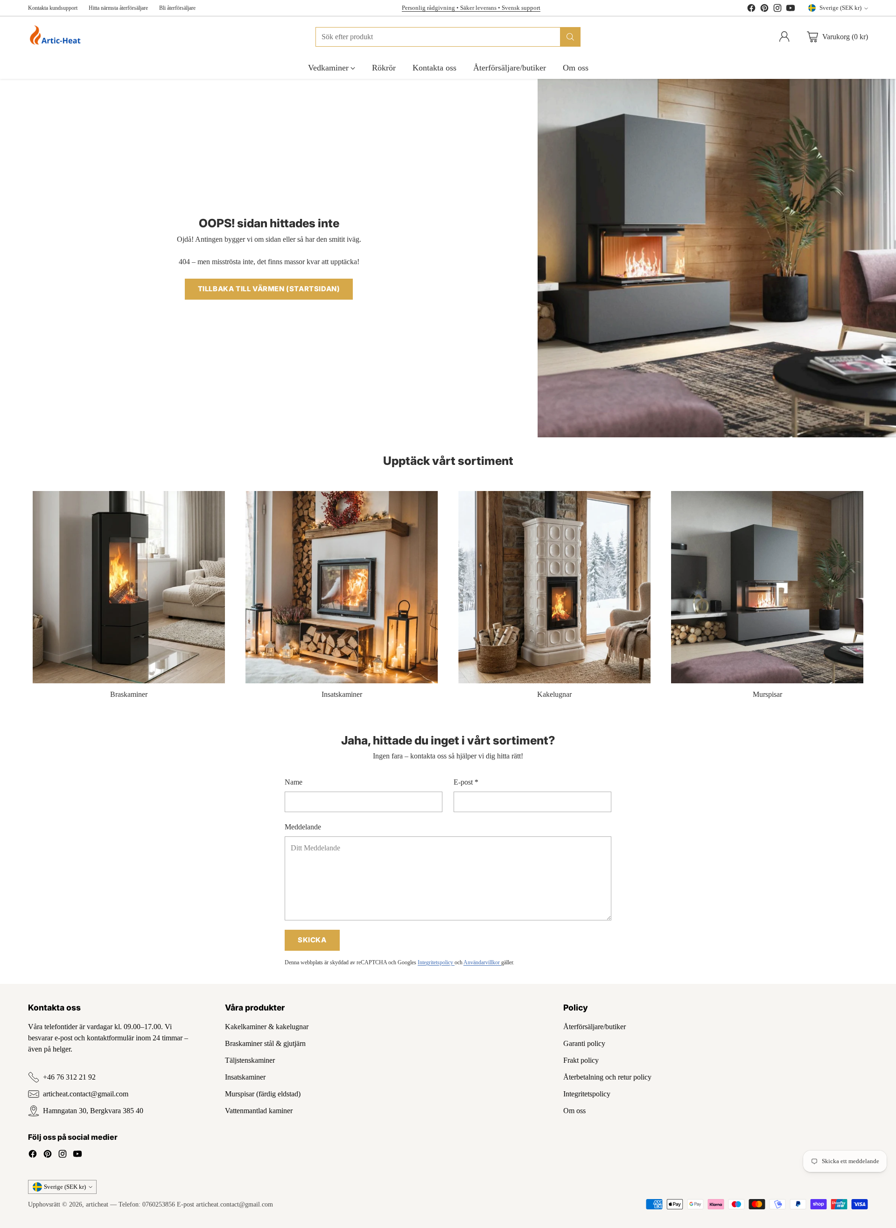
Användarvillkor (482, 962)
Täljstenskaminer (250, 1060)
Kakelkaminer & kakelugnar (266, 1027)
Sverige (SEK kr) (840, 7)
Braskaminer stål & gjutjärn (265, 1043)
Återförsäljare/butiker (594, 1027)
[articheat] (57, 36)
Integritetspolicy (436, 962)
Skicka (312, 940)
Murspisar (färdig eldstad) (263, 1094)
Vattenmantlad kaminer (259, 1111)
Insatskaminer (245, 1077)
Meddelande (303, 827)
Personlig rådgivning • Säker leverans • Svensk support (471, 7)
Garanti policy (584, 1043)
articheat (97, 1204)
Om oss (574, 1111)
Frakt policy (581, 1060)
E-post (466, 782)
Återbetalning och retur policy (607, 1077)
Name (293, 782)
